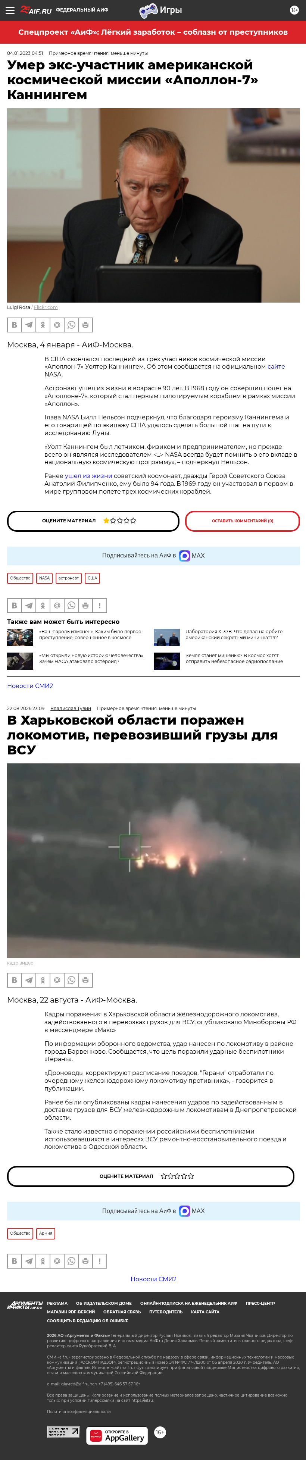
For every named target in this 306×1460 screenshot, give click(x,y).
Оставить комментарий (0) (243, 521)
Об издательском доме (104, 1303)
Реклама (57, 1303)
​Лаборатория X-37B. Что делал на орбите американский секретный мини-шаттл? (234, 634)
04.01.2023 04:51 (25, 53)
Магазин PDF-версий (71, 1312)
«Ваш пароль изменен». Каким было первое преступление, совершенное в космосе (90, 634)
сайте (276, 366)
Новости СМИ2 (30, 686)
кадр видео (20, 963)
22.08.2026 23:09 (25, 708)
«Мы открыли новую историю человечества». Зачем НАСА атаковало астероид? (91, 658)
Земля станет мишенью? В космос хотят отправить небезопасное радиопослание (234, 658)
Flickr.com (46, 307)
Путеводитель (165, 1312)
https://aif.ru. (142, 1400)
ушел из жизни (88, 475)
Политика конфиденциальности (79, 1411)
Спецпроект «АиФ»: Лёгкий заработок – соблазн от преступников (153, 32)
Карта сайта (205, 1312)
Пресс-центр (260, 1303)
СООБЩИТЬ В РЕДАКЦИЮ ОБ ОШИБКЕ (87, 1321)
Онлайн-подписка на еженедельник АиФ (188, 1303)
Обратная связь (122, 1312)
